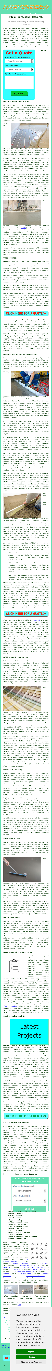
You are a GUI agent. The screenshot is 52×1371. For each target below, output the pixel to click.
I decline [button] (31, 1357)
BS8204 (23, 228)
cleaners (16, 1269)
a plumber (45, 1263)
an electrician (39, 1269)
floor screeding (10, 36)
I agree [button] (31, 1352)
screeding (23, 174)
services (29, 647)
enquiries (26, 1280)
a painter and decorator (23, 1272)
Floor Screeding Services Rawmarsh (20, 1174)
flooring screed (18, 270)
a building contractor (34, 1267)
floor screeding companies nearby (26, 1096)
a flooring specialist (26, 1265)
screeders (18, 248)
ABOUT (33, 13)
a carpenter (26, 1274)
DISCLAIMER (46, 13)
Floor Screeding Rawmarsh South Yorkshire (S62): (24, 28)
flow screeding (18, 983)
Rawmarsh (36, 620)
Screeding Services (10, 1347)
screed (6, 164)
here (29, 1166)
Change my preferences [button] (31, 1362)
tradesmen (7, 1280)
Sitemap (5, 1345)
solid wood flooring (36, 1276)
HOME (23, 13)
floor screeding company (26, 107)
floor (37, 962)
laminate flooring (20, 1263)
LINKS (27, 13)
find (10, 1126)
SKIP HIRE (7, 1267)
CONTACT (38, 13)
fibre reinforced (10, 328)
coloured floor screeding (38, 983)
